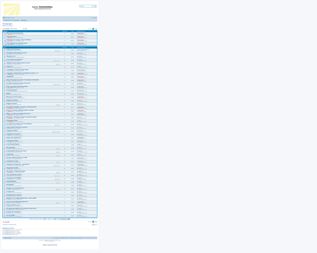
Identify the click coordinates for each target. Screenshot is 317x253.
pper (9, 155)
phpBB (46, 240)
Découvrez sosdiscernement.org (14, 33)
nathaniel (10, 206)
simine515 (10, 179)
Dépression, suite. (11, 56)
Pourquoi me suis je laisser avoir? (15, 188)
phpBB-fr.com (52, 241)
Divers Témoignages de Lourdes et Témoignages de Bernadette (22, 79)
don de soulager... (11, 215)
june (9, 162)
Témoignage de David (12, 120)
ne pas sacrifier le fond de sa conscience (16, 127)
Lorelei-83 (10, 216)
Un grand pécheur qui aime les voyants (16, 151)
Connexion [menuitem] (94, 17)
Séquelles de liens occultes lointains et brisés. (18, 63)
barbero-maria (11, 97)
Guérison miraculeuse (12, 100)
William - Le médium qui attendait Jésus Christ (18, 113)
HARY (9, 104)
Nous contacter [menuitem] (56, 237)
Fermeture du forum (11, 36)
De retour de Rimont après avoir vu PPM (16, 157)
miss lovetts (10, 165)
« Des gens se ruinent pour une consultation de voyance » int (22, 73)
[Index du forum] (12, 9)
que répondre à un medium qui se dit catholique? (19, 123)
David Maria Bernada (12, 91)
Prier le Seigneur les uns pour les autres (16, 43)
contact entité (9, 154)
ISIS (79, 120)
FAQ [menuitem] (13, 17)
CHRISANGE (10, 57)
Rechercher (93, 6)
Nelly (79, 66)
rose (79, 117)
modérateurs (10, 25)
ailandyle (9, 131)
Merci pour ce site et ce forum (14, 96)
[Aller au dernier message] (83, 33)
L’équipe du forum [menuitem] (65, 237)
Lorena (9, 53)
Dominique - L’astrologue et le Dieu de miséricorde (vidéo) (21, 117)
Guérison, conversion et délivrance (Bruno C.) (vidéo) (20, 110)
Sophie (79, 215)
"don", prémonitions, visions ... (14, 174)
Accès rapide (7, 17)
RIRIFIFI (9, 77)
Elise (79, 124)
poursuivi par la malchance (13, 211)
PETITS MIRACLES (11, 181)
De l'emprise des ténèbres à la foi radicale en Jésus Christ (21, 208)
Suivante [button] (96, 29)
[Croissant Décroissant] (64, 219)
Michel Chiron (10, 209)
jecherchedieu (11, 70)
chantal (79, 59)
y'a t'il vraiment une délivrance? (14, 59)
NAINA (9, 101)
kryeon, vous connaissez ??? (13, 137)
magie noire (9, 66)
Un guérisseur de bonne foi (13, 134)
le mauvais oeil (10, 191)
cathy (79, 211)
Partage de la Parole (11, 103)
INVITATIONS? (10, 184)
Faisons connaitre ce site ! (13, 205)
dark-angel (80, 157)
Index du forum (8, 237)
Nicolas (9, 50)
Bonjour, (8, 93)
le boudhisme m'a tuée (12, 161)
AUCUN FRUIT (10, 76)
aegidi (9, 189)
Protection (80, 90)
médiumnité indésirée (12, 130)
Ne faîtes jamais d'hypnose (13, 49)
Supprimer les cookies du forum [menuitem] (77, 237)
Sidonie (9, 80)
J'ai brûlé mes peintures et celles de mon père (18, 83)
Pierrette (9, 128)
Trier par (52, 219)
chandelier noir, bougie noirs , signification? (17, 164)
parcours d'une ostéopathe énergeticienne (17, 201)
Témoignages (7, 24)
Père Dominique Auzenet (83, 49)
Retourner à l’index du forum (9, 224)
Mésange (10, 141)
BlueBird (9, 135)
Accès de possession (11, 90)
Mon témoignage (10, 147)
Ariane (9, 202)
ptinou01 (9, 175)
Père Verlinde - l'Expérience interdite (15, 171)
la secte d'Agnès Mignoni (12, 144)
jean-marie (10, 34)
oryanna (9, 67)
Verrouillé (5, 28)
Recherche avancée (95, 6)
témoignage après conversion (14, 194)
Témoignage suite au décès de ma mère (16, 52)
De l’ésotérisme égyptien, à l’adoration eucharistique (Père (21, 107)
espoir (9, 192)
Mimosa (80, 103)
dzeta (9, 60)
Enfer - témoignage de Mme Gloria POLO (16, 86)
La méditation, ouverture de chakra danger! (17, 69)
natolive (9, 212)
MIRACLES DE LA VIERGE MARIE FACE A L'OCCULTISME (21, 198)
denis (9, 138)
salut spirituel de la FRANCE (13, 178)
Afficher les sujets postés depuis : (36, 219)
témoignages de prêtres (12, 167)
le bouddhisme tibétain (12, 140)
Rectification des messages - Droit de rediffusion (18, 39)
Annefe (9, 64)
